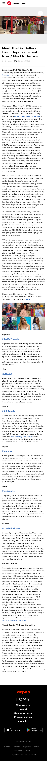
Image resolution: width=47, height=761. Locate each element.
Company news (23, 713)
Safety (37, 746)
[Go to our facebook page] (17, 699)
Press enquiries (23, 717)
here (27, 299)
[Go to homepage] (16, 3)
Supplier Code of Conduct (23, 755)
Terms (17, 746)
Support (27, 746)
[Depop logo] (23, 692)
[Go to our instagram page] (20, 699)
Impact (23, 709)
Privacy (7, 746)
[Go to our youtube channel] (28, 699)
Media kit (23, 721)
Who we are (23, 705)
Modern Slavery (22, 751)
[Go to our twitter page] (24, 699)
